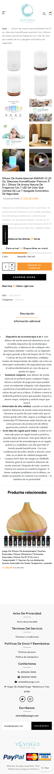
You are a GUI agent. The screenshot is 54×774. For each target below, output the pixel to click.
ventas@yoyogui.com (28, 681)
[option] (27, 536)
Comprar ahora (24, 277)
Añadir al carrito (34, 267)
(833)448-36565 (28, 671)
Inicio (4, 28)
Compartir (5, 236)
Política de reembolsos (27, 656)
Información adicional (27, 321)
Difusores (19, 299)
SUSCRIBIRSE (41, 726)
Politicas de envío (27, 651)
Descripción (27, 314)
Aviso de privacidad (27, 621)
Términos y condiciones (27, 636)
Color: (5, 256)
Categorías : (8, 299)
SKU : (5, 295)
